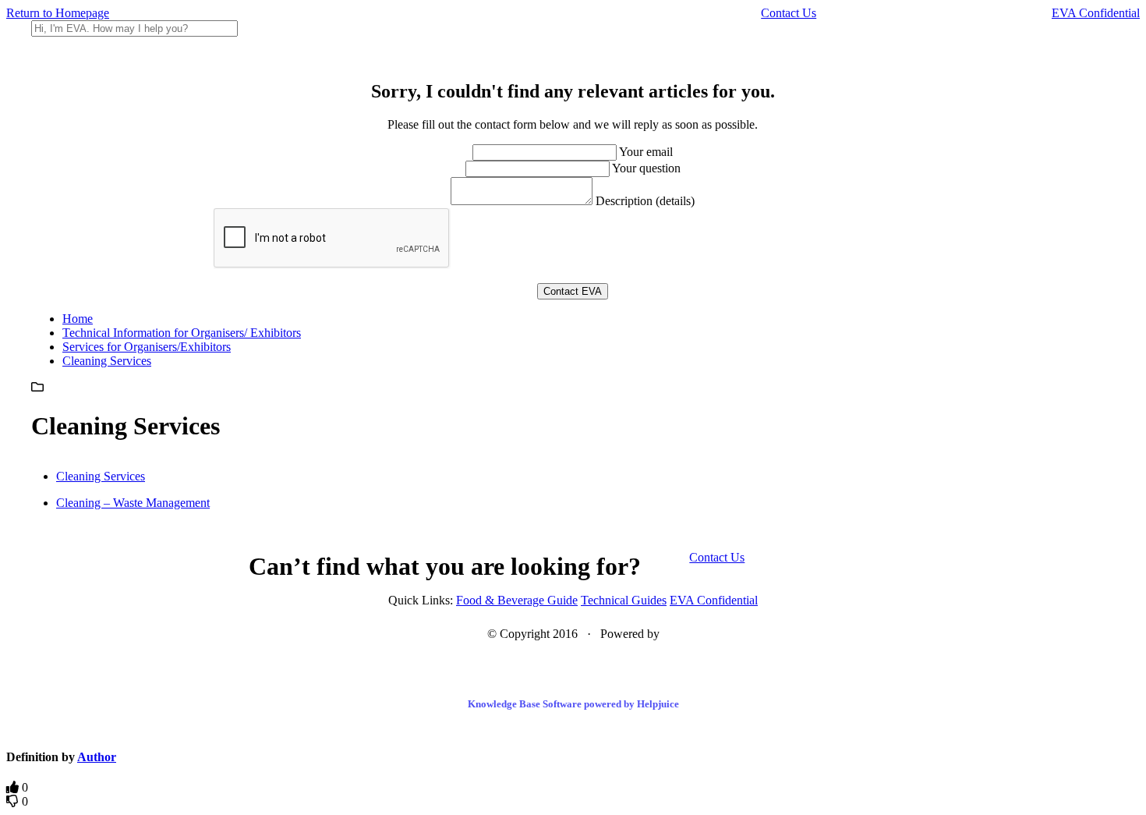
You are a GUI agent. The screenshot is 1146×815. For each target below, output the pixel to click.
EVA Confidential (1096, 12)
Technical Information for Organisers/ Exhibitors (181, 332)
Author (96, 757)
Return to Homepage (57, 12)
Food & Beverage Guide (517, 600)
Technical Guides (624, 600)
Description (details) (645, 200)
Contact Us (788, 12)
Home (77, 318)
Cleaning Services (106, 360)
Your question (646, 168)
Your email (646, 151)
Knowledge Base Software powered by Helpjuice (573, 704)
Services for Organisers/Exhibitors (146, 346)
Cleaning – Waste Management (133, 502)
